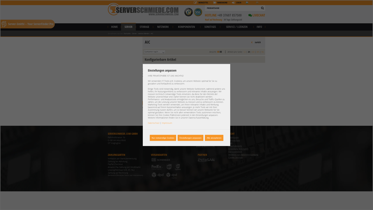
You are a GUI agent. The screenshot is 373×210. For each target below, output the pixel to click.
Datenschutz (153, 123)
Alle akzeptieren (214, 138)
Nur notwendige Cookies (163, 138)
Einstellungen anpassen (191, 138)
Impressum (167, 123)
